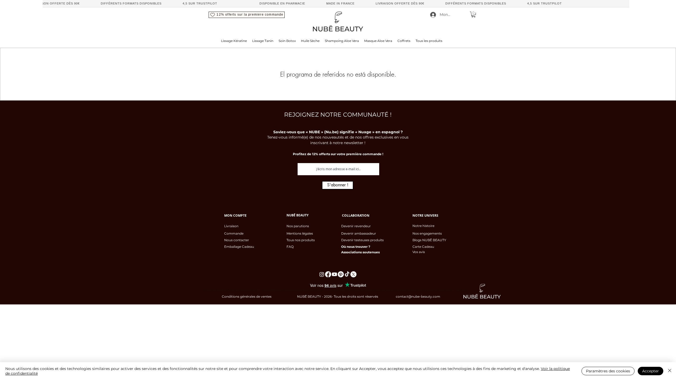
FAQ (290, 247)
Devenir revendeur (356, 226)
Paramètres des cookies (608, 371)
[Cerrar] (669, 371)
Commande (233, 233)
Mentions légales (300, 233)
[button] (247, 15)
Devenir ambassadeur (358, 233)
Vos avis (418, 252)
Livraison (231, 226)
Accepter (650, 371)
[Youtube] (334, 274)
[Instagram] (322, 274)
